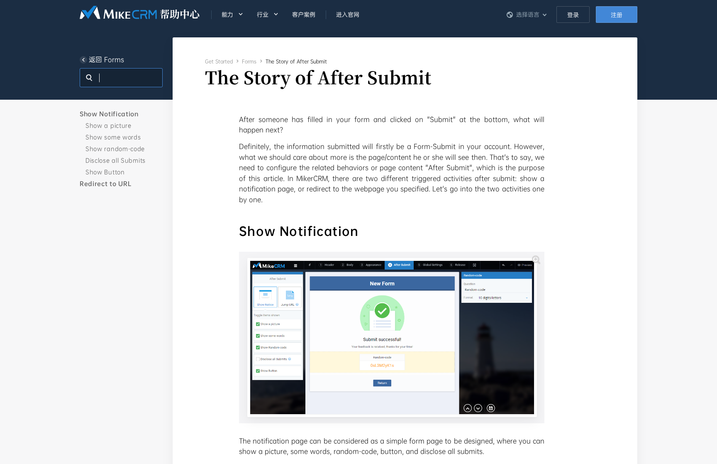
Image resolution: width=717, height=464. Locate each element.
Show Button (105, 172)
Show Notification (109, 114)
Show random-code (115, 148)
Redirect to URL (106, 183)
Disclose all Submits (115, 160)
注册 (616, 15)
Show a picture (108, 125)
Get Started (219, 61)
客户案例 (303, 14)
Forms (249, 61)
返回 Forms (106, 60)
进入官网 (347, 14)
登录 (573, 15)
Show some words (113, 137)
